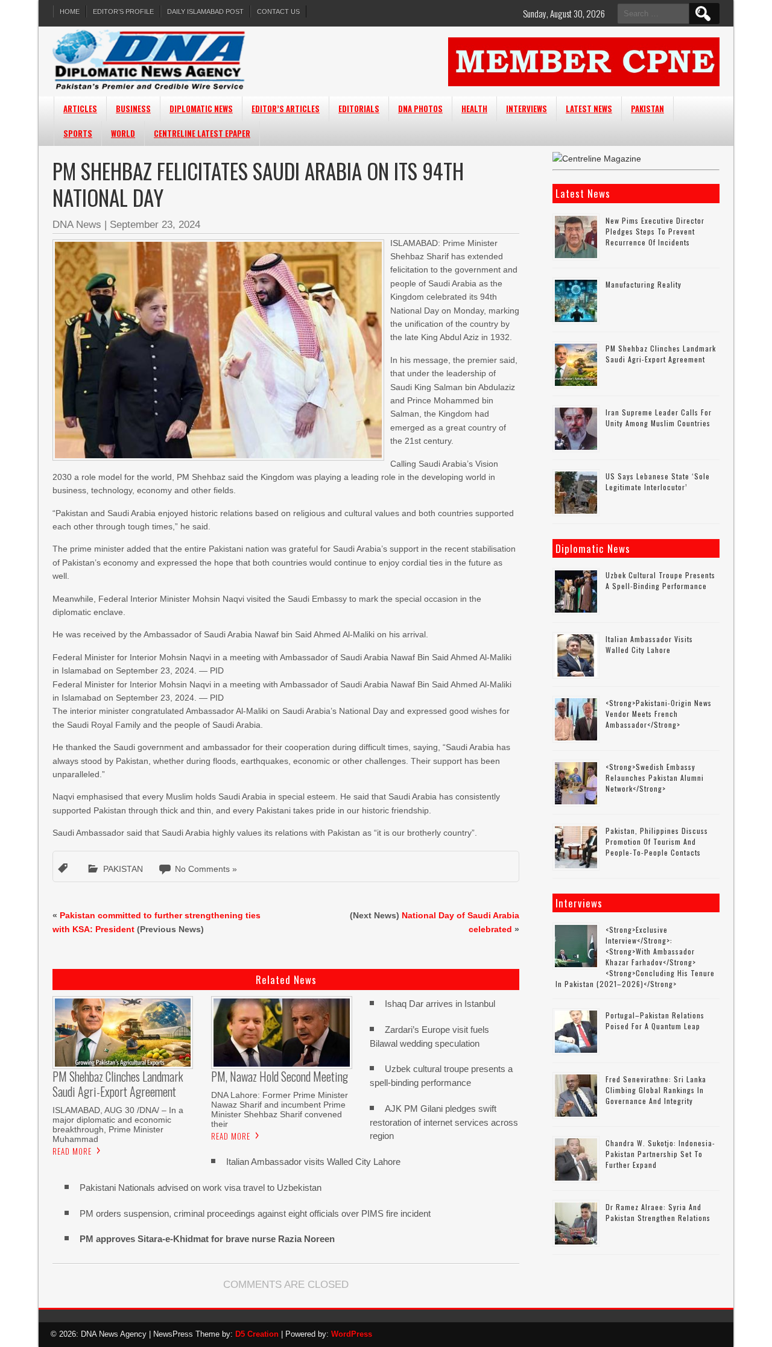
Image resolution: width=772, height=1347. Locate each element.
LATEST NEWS (589, 109)
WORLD (123, 133)
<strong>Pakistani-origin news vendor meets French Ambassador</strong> (659, 714)
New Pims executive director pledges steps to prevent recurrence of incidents (655, 231)
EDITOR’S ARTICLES (286, 109)
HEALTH (474, 109)
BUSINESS (133, 109)
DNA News (76, 224)
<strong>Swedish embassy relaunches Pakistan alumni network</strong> (655, 777)
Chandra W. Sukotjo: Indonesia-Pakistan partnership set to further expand (660, 1154)
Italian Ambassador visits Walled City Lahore (313, 1161)
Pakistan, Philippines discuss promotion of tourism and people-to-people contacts (657, 841)
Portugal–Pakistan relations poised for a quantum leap (655, 1020)
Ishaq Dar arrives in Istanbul (440, 1003)
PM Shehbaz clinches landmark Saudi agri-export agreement (661, 353)
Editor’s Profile (123, 11)
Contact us (278, 11)
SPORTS (77, 133)
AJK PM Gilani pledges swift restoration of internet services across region (444, 1122)
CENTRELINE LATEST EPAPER (202, 133)
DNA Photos (420, 109)
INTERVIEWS (526, 109)
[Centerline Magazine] (596, 158)
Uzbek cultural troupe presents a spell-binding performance (660, 580)
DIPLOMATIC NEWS (201, 109)
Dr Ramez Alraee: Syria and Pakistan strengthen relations (658, 1212)
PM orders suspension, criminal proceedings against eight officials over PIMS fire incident (255, 1213)
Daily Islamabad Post (205, 11)
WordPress (351, 1334)
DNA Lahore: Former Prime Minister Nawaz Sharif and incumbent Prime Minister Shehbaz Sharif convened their (279, 1109)
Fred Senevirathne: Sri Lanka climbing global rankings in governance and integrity (656, 1090)
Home (70, 11)
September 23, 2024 (155, 224)
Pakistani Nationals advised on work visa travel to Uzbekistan (200, 1187)
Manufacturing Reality (644, 284)
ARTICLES (80, 109)
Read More (72, 1151)
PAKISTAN (647, 109)
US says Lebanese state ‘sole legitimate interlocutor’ (658, 481)
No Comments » (206, 869)
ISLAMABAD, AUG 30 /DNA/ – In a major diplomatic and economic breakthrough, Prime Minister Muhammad (117, 1124)
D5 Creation (257, 1334)
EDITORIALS (358, 109)
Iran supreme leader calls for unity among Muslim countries (659, 417)
